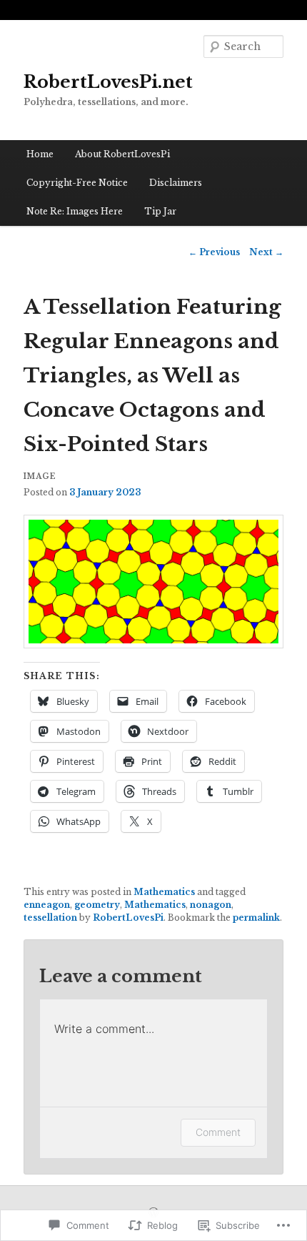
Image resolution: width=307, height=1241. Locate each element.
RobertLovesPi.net (108, 81)
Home (40, 154)
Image (40, 476)
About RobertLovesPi (122, 154)
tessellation (50, 917)
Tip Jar (160, 211)
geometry (97, 904)
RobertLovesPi (128, 917)
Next (266, 252)
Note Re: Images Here (74, 211)
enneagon (47, 904)
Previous (214, 252)
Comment (218, 1132)
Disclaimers (175, 182)
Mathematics (164, 891)
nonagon (210, 904)
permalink (256, 917)
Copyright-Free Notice (77, 182)
